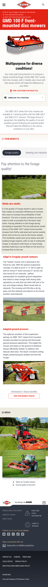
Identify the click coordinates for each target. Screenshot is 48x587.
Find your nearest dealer (24, 396)
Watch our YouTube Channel (25, 482)
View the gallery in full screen (25, 485)
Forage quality (11, 152)
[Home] (24, 4)
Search (41, 4)
